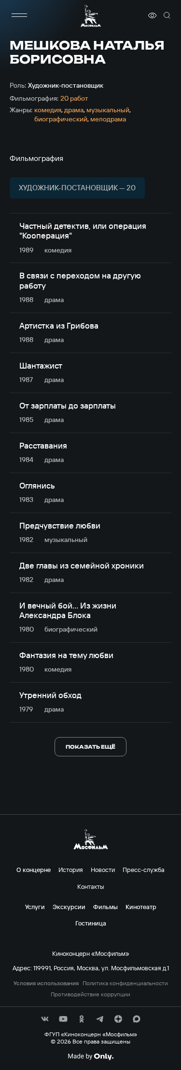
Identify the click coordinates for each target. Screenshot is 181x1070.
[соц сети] (45, 1019)
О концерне (33, 869)
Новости (103, 869)
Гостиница (90, 923)
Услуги (35, 907)
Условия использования (46, 983)
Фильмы (105, 907)
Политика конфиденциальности (125, 983)
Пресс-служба (144, 869)
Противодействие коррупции (90, 994)
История (70, 869)
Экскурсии (69, 907)
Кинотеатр (140, 907)
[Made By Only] (90, 1056)
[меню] (19, 15)
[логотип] (91, 15)
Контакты (90, 886)
